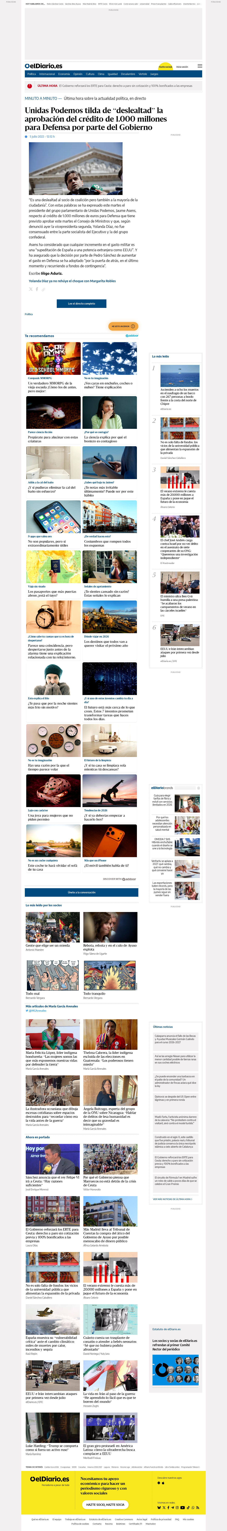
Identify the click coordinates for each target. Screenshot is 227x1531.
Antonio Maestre (35, 949)
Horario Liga (125, 1467)
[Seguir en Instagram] (177, 1507)
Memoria (115, 1467)
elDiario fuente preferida (153, 1467)
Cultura (90, 73)
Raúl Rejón (31, 1353)
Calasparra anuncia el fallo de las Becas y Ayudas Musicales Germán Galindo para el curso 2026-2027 (175, 1039)
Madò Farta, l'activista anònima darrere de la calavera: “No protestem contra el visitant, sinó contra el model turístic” (175, 1120)
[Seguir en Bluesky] (159, 1507)
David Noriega (91, 1353)
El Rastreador (167, 563)
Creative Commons (124, 1519)
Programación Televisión (190, 1467)
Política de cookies (80, 1523)
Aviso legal (142, 1519)
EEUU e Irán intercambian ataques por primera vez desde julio (51, 1396)
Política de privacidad (161, 1519)
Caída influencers (174, 4)
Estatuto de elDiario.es (167, 1329)
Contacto (97, 1523)
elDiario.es (31, 1402)
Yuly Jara (104, 1353)
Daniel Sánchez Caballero (39, 1297)
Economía (64, 73)
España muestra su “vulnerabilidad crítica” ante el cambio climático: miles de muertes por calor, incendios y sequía (51, 1343)
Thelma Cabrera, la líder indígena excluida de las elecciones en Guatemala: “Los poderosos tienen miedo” (108, 1058)
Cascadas (82, 1467)
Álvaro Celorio (90, 1297)
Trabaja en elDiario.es (75, 1519)
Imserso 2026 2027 (94, 1467)
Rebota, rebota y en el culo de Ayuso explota (110, 947)
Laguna (107, 1467)
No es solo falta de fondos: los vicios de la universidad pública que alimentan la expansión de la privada (53, 1289)
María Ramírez (33, 1454)
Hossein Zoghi (91, 1405)
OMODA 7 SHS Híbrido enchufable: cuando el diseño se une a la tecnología (162, 844)
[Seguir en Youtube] (182, 1507)
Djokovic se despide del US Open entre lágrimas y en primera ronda (175, 1098)
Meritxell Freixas (92, 1457)
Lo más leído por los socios (44, 905)
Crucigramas (65, 1467)
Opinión (77, 73)
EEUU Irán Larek (115, 4)
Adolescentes (137, 1467)
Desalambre (128, 73)
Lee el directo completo (81, 303)
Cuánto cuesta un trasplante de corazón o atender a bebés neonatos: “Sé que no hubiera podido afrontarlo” (110, 1343)
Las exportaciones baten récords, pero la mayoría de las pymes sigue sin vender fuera (162, 889)
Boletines (120, 1523)
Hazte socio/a (165, 67)
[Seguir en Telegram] (172, 1507)
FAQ (177, 1519)
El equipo (56, 1519)
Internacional (47, 73)
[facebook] (37, 289)
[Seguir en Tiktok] (188, 1507)
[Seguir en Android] (158, 1482)
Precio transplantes (158, 4)
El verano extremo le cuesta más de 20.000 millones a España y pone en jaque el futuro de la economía (110, 1289)
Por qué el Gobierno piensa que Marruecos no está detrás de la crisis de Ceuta (109, 1181)
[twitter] (31, 289)
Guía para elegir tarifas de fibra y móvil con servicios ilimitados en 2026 (162, 800)
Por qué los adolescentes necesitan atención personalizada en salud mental (162, 823)
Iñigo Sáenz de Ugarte (95, 953)
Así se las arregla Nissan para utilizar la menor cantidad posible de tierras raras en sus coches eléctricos (175, 1059)
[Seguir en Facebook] (168, 1507)
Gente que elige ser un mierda (48, 945)
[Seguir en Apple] (163, 1482)
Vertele (143, 73)
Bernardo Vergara (35, 997)
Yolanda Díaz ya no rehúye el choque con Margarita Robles (72, 281)
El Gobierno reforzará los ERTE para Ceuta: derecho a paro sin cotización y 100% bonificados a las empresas (125, 86)
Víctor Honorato (92, 1189)
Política (31, 73)
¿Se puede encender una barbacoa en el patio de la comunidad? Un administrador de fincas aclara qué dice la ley (175, 1081)
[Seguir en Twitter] (164, 1507)
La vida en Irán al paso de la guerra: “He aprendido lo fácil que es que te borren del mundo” (109, 1398)
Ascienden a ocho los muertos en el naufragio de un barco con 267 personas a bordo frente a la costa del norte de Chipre (179, 397)
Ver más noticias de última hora (172, 1199)
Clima (101, 73)
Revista (108, 1523)
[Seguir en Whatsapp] (193, 1507)
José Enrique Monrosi (37, 1189)
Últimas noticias (163, 1026)
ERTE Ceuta (102, 4)
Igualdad (113, 73)
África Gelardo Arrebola (95, 1245)
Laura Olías (32, 1245)
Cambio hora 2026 (52, 1467)
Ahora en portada (38, 1137)
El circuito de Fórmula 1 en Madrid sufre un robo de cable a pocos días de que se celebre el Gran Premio (176, 1180)
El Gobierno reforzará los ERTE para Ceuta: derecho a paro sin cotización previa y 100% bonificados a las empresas (52, 1235)
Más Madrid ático (89, 4)
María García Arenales (37, 1068)
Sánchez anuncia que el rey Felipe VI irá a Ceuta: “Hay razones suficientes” (52, 1181)
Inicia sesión (182, 67)
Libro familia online (172, 1467)
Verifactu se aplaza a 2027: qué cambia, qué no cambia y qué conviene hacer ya (162, 867)
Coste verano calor (131, 4)
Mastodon (151, 1523)
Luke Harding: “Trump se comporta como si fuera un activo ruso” (52, 1448)
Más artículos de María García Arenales (52, 1006)
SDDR (74, 1467)
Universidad (144, 4)
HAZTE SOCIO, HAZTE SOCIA (105, 1504)
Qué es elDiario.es (40, 1519)
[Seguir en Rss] (197, 1507)
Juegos (154, 73)
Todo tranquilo (94, 993)
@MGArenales (37, 1010)
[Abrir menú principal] (200, 65)
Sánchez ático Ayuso (73, 4)
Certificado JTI (135, 1523)
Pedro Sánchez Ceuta (55, 4)
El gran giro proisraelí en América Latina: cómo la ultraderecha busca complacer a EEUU (109, 1450)
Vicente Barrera (189, 4)
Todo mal (33, 993)
